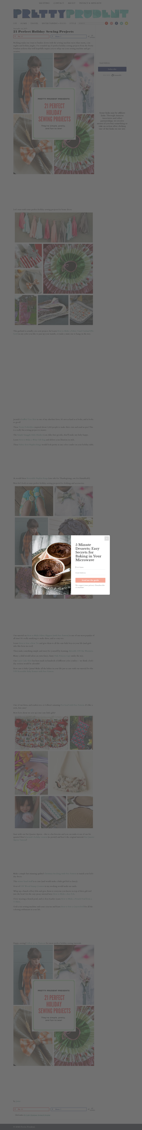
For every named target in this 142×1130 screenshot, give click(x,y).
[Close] (107, 538)
